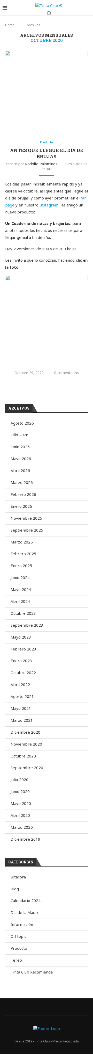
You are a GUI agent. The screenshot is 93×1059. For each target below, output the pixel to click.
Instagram (49, 204)
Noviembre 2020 (26, 744)
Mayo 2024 (21, 589)
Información (22, 924)
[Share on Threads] (71, 381)
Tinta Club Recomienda (32, 972)
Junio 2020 (20, 791)
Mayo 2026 (21, 458)
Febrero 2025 (23, 553)
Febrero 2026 (23, 494)
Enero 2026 (21, 506)
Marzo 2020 (22, 827)
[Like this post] (16, 381)
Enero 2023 (21, 660)
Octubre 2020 (23, 756)
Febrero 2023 (23, 649)
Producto (19, 948)
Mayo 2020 (21, 803)
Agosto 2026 (22, 423)
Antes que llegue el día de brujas (46, 153)
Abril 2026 (20, 470)
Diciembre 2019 (25, 839)
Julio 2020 (19, 779)
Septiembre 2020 (27, 767)
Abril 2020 (20, 815)
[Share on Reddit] (44, 381)
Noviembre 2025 (26, 518)
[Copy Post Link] (60, 381)
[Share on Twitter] (28, 381)
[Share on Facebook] (22, 381)
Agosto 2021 (22, 696)
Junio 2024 (20, 577)
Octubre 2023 (23, 613)
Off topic (18, 936)
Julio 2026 (19, 434)
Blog (15, 888)
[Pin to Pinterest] (33, 381)
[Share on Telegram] (55, 381)
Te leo (16, 960)
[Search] (87, 23)
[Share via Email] (76, 381)
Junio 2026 (20, 446)
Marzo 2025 (22, 542)
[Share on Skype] (66, 381)
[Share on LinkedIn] (38, 381)
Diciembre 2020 (25, 732)
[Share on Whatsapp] (49, 381)
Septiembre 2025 (27, 530)
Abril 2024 (20, 601)
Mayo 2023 (21, 637)
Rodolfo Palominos (41, 163)
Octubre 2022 (23, 672)
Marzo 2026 (22, 482)
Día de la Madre (25, 912)
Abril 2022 (20, 684)
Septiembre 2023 (27, 625)
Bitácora (18, 876)
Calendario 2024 (26, 900)
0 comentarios (66, 372)
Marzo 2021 (22, 720)
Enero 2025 (21, 565)
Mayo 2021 (21, 708)
